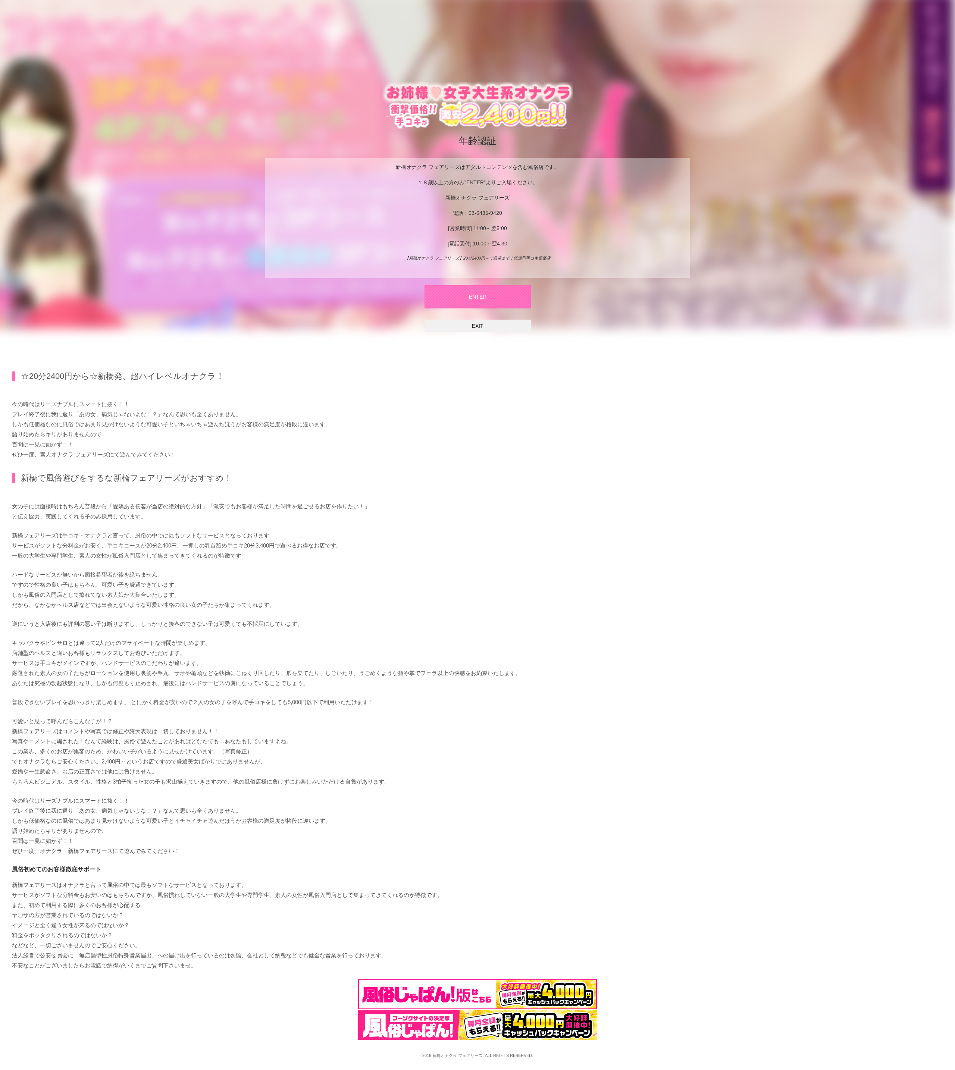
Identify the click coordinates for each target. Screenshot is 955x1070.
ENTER (477, 297)
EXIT (477, 326)
